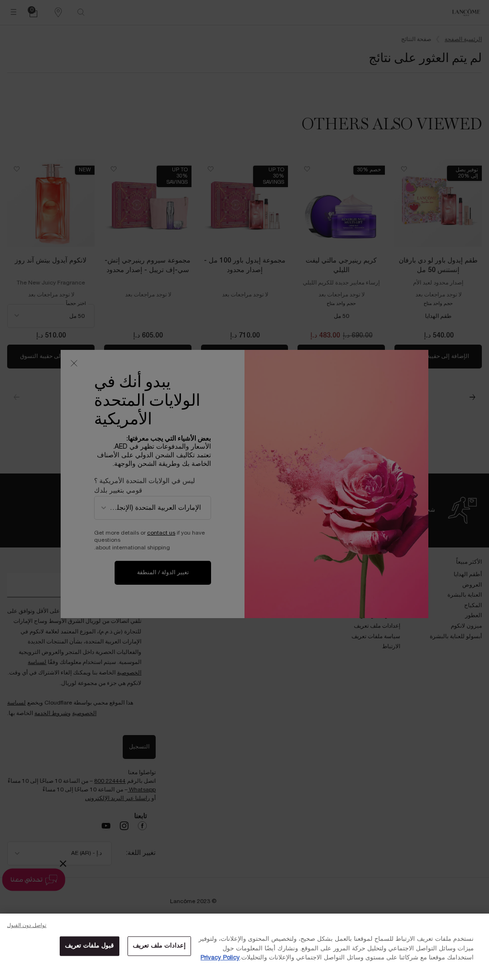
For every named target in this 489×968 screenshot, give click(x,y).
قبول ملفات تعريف (89, 945)
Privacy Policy (220, 958)
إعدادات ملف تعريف (159, 945)
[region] (244, 941)
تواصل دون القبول (26, 925)
